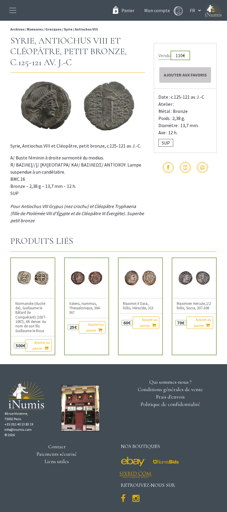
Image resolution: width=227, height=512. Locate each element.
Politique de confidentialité (170, 404)
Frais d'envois (170, 396)
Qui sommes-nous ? (170, 382)
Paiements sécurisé (57, 454)
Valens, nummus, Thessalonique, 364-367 (85, 308)
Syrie (68, 29)
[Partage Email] (185, 167)
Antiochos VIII (86, 29)
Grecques (53, 29)
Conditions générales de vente (170, 389)
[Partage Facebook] (168, 167)
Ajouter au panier (41, 345)
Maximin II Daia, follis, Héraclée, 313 (138, 305)
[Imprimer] (202, 167)
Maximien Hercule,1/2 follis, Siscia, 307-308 (194, 305)
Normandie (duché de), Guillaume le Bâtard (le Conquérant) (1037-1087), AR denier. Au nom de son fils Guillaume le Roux (30, 317)
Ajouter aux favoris (185, 75)
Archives (17, 29)
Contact (57, 446)
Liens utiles (57, 461)
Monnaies (35, 29)
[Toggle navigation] (13, 10)
